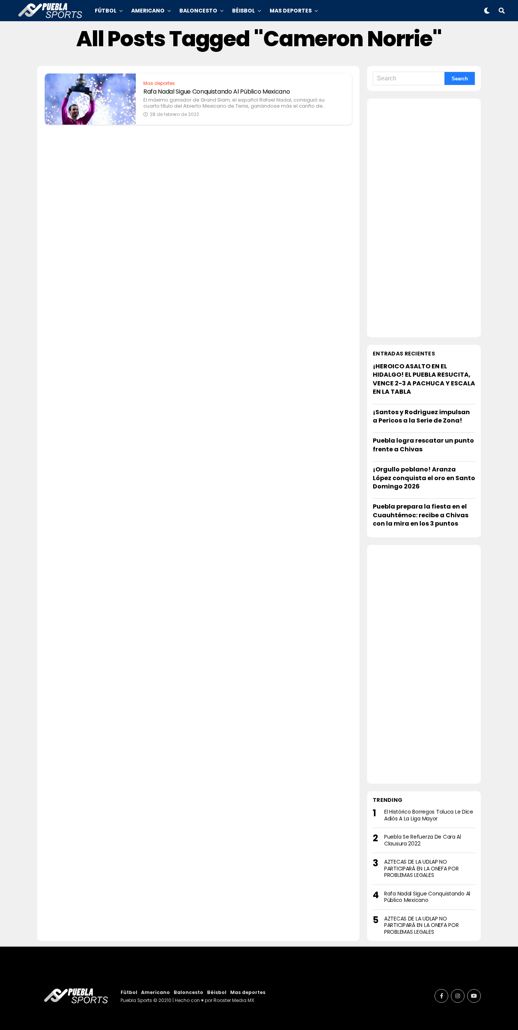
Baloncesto (198, 10)
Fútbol (105, 10)
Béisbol (243, 10)
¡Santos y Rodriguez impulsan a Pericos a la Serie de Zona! (421, 416)
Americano (148, 10)
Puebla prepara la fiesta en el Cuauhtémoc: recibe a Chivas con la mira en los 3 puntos (420, 515)
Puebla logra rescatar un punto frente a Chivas (423, 444)
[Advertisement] (424, 218)
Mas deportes (291, 10)
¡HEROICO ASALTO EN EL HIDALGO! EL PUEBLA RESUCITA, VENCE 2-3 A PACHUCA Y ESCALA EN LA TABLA (424, 379)
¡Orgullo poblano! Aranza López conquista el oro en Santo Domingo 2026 (424, 478)
